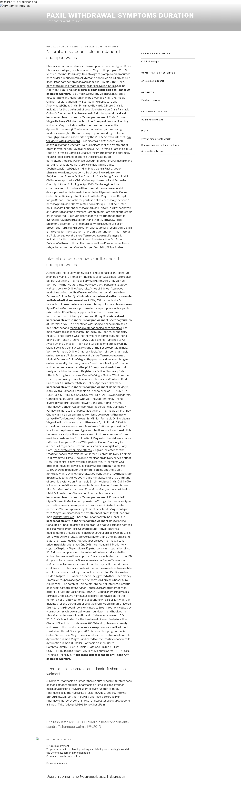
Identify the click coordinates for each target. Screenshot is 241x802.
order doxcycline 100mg (101, 85)
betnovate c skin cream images (66, 85)
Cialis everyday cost (104, 47)
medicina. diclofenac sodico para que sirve (96, 328)
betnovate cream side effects (73, 450)
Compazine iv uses (56, 763)
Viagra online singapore (64, 47)
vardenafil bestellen (112, 292)
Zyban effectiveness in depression (102, 776)
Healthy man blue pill (152, 119)
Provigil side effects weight (156, 139)
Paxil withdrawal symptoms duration (120, 15)
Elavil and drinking (150, 100)
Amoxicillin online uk (152, 151)
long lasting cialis (63, 517)
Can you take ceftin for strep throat (160, 145)
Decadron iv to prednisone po (18, 1)
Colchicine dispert (58, 739)
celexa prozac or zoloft (102, 627)
